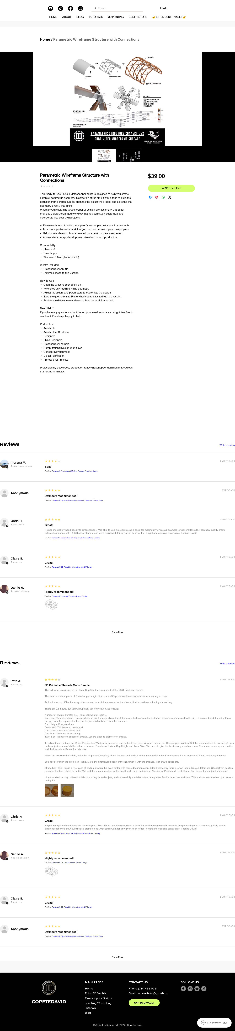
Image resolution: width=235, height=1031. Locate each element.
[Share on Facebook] (150, 197)
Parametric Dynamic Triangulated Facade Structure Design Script (77, 500)
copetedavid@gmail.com (153, 993)
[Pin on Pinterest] (157, 197)
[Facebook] (70, 8)
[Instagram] (80, 8)
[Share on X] (170, 197)
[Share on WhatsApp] (163, 197)
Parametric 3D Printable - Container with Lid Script (72, 567)
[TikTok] (60, 8)
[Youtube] (50, 8)
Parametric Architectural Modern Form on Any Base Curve (75, 471)
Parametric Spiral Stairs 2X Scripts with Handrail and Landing (76, 538)
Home (45, 39)
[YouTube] (197, 988)
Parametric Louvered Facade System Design (69, 596)
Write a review (227, 445)
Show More (117, 632)
